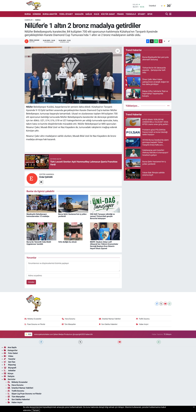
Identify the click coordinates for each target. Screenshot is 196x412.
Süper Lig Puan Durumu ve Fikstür (26, 393)
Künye (10, 373)
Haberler (29, 20)
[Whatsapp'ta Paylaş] (156, 41)
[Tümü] (168, 106)
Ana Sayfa (12, 347)
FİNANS (120, 14)
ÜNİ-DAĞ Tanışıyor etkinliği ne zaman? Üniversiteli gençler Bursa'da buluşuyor (102, 216)
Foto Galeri (13, 353)
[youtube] (119, 342)
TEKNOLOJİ (131, 14)
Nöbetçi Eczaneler (34, 319)
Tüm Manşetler (70, 324)
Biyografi (12, 368)
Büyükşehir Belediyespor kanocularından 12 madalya (38, 215)
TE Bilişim (167, 334)
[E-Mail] (41, 182)
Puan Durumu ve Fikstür (36, 324)
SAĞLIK (88, 14)
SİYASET (141, 14)
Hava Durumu (70, 319)
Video (10, 356)
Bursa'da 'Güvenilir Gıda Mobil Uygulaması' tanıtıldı (39, 243)
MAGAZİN (79, 14)
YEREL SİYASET (66, 14)
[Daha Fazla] (160, 41)
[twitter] (80, 342)
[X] (161, 304)
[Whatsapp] (169, 304)
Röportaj (12, 365)
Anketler (12, 370)
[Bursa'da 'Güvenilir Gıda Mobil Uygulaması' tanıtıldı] (41, 231)
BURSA (28, 14)
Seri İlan (11, 362)
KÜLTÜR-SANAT (108, 14)
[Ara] (166, 14)
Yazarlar (11, 359)
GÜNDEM (37, 14)
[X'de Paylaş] (152, 41)
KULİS (96, 14)
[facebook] (41, 342)
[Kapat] (194, 407)
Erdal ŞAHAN (46, 177)
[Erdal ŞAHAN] (32, 178)
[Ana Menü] (170, 14)
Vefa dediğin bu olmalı (67, 242)
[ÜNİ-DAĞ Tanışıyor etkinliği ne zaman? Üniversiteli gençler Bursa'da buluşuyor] (105, 203)
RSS (29, 334)
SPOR (149, 14)
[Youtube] (165, 304)
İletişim (11, 376)
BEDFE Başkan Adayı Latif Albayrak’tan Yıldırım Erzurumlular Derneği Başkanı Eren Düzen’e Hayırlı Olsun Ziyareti (104, 245)
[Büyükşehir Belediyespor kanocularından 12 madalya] (41, 203)
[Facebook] (157, 304)
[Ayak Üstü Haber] (33, 5)
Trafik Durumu (144, 319)
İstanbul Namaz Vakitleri (111, 319)
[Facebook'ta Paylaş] (147, 41)
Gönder (31, 282)
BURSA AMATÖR (50, 14)
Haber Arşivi (143, 324)
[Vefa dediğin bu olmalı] (73, 231)
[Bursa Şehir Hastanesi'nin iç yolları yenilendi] (73, 203)
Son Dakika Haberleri (109, 324)
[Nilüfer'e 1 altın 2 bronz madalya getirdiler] (73, 75)
